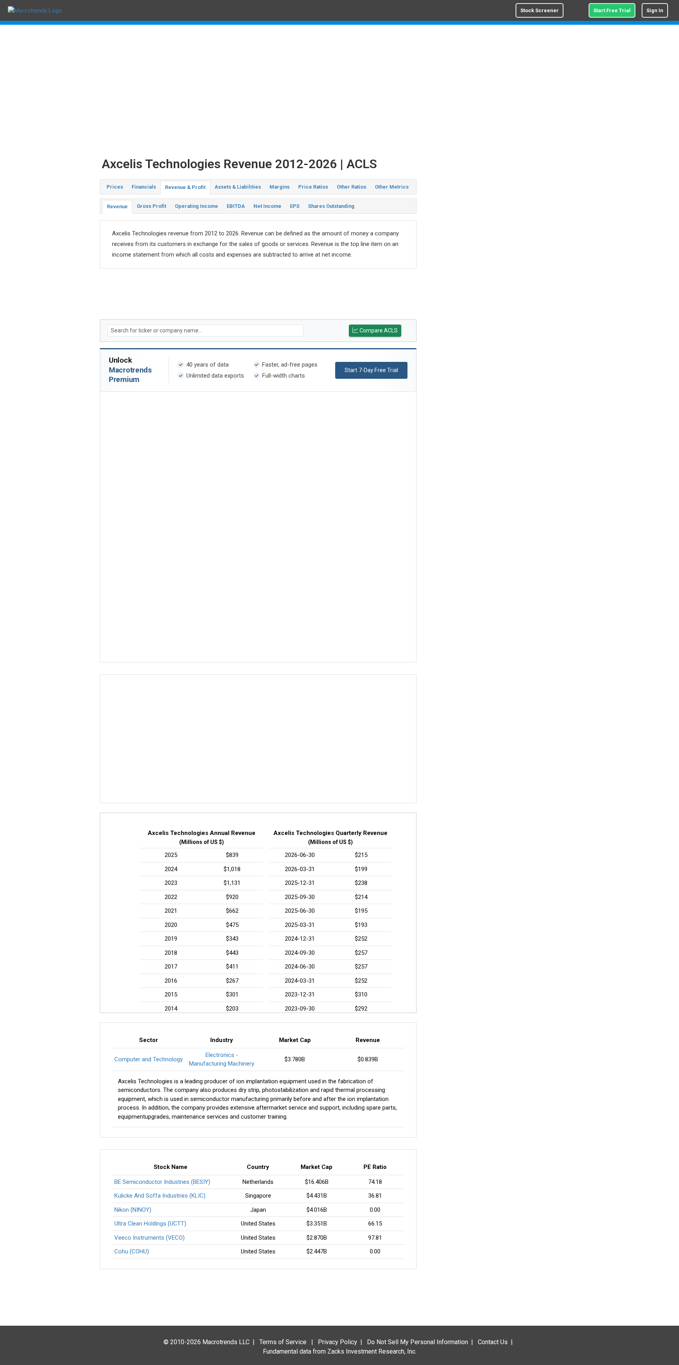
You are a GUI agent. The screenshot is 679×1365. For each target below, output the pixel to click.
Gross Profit (151, 206)
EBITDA (236, 206)
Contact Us (493, 1342)
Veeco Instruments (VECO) (149, 1237)
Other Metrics (392, 187)
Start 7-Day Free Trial (371, 370)
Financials (144, 187)
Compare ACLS (379, 330)
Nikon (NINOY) (132, 1209)
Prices (114, 187)
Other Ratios (351, 187)
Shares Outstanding (331, 206)
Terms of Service (282, 1342)
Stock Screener (539, 10)
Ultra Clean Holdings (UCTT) (150, 1223)
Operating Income (196, 206)
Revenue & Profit (185, 187)
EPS (294, 206)
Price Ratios (313, 187)
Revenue (117, 206)
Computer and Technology (148, 1059)
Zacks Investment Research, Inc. (372, 1351)
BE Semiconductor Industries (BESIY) (162, 1181)
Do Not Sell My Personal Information (417, 1342)
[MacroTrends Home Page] (35, 10)
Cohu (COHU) (131, 1251)
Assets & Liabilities (238, 187)
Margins (280, 187)
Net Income (267, 206)
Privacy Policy (337, 1342)
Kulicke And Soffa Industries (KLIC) (160, 1195)
